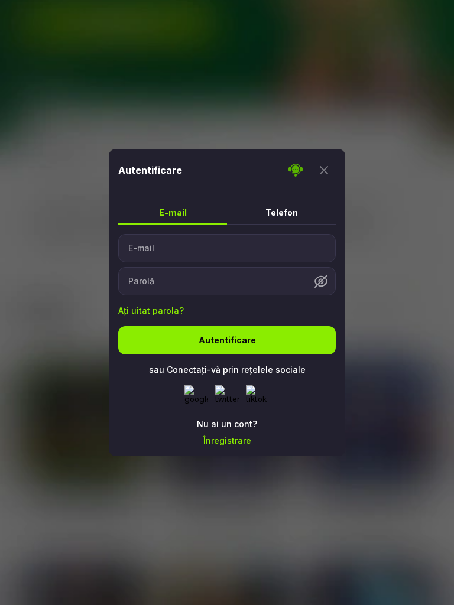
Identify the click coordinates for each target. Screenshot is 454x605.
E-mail (141, 248)
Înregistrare (227, 440)
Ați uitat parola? (151, 310)
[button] (321, 281)
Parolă (141, 281)
